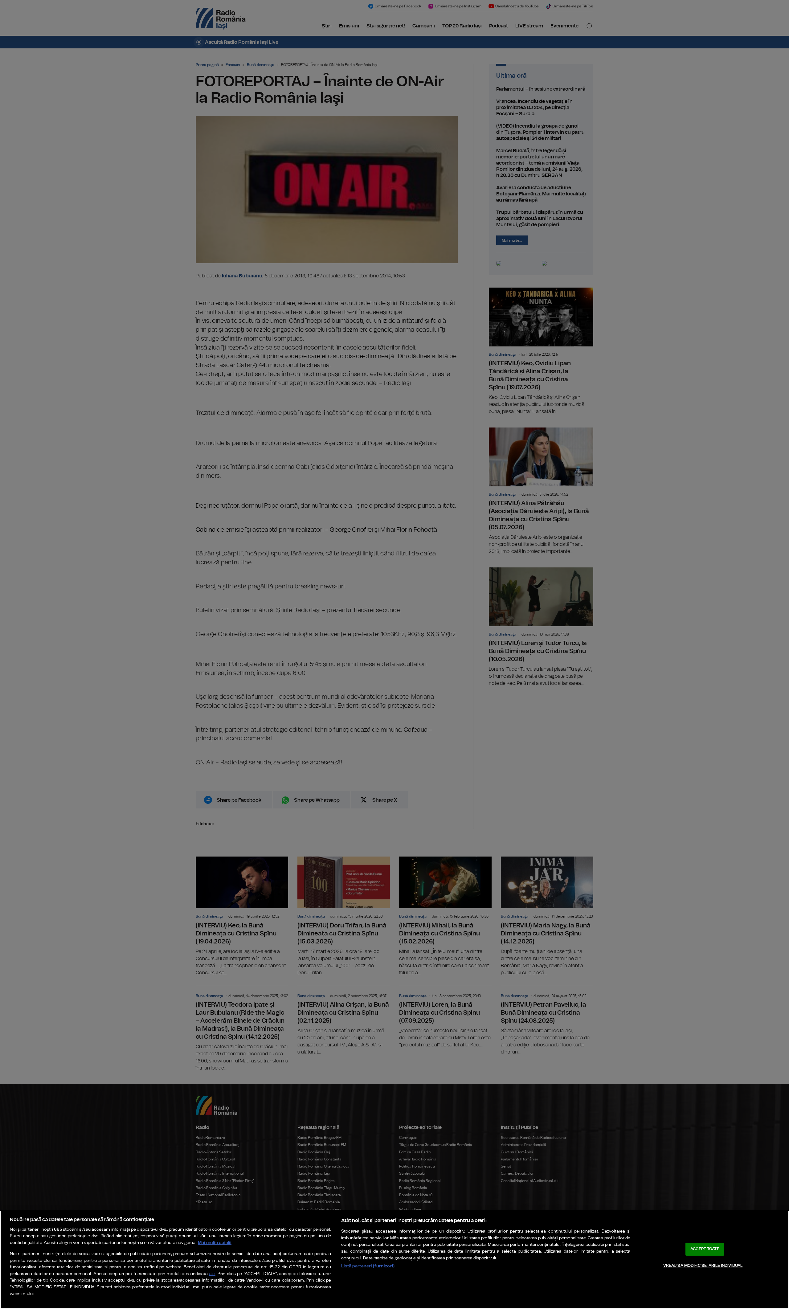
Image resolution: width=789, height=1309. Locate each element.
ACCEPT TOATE (704, 1249)
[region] (394, 1259)
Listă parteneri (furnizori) (367, 1266)
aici (212, 1274)
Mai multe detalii (214, 1242)
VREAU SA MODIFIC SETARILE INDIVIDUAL (703, 1265)
